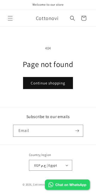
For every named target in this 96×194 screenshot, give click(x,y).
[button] (10, 18)
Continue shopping (48, 83)
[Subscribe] (77, 131)
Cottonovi (39, 184)
